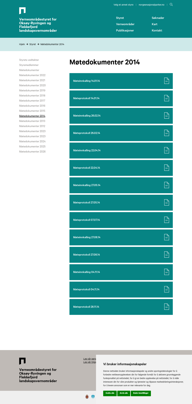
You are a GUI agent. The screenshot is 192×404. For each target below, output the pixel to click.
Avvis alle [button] (124, 393)
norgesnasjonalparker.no (151, 5)
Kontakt (157, 31)
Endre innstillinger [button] (140, 393)
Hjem (22, 44)
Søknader (158, 18)
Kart (154, 24)
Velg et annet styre (123, 5)
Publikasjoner (125, 31)
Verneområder (125, 24)
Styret (120, 18)
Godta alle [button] (110, 393)
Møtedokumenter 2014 (52, 44)
